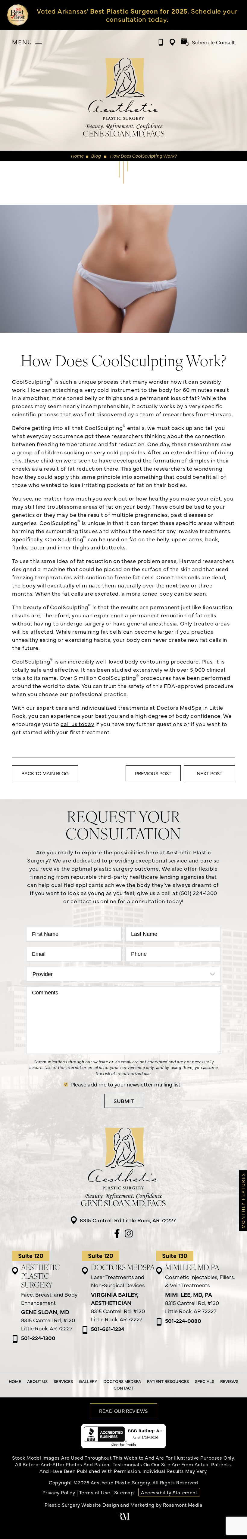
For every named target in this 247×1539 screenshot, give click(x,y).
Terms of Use (94, 1492)
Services (63, 1381)
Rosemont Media (183, 1504)
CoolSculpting (32, 381)
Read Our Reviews (123, 1410)
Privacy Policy (58, 1492)
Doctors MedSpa (179, 707)
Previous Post (153, 773)
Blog (96, 155)
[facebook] (117, 1234)
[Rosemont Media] (123, 1517)
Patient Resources (168, 1381)
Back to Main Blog (45, 773)
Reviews (229, 1381)
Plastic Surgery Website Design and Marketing (100, 1504)
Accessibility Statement (169, 1492)
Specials (204, 1381)
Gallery (88, 1381)
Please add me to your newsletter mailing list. (126, 1084)
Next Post (209, 773)
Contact (123, 1388)
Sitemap (124, 1492)
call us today (77, 724)
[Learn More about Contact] (127, 15)
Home (77, 155)
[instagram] (129, 1234)
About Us (37, 1381)
